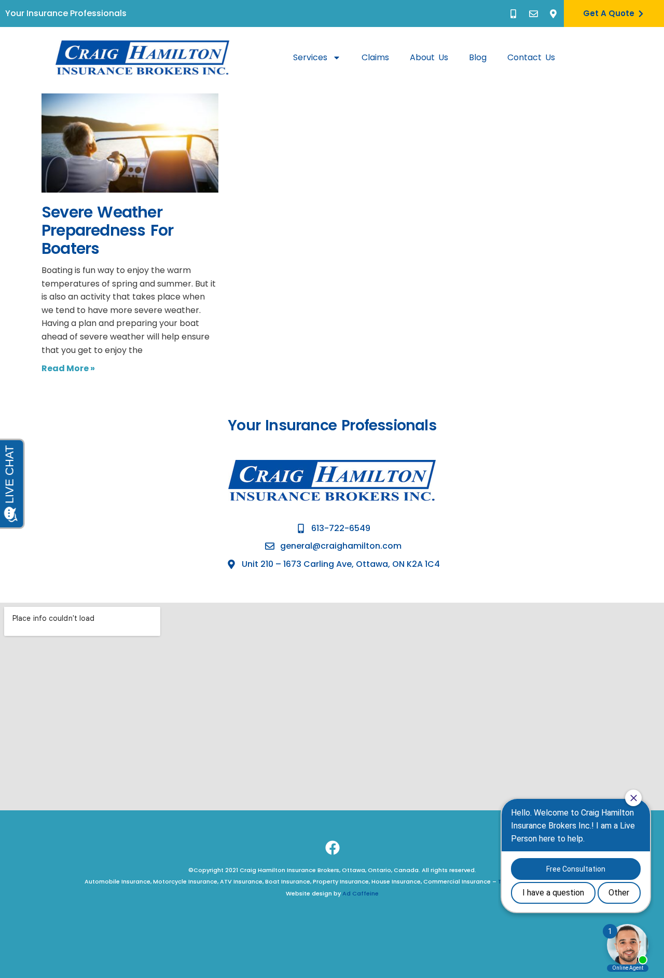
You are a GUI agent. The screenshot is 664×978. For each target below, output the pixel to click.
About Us (429, 57)
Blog (478, 57)
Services (310, 57)
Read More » (68, 368)
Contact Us (531, 57)
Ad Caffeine (360, 893)
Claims (375, 57)
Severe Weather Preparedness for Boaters (107, 230)
